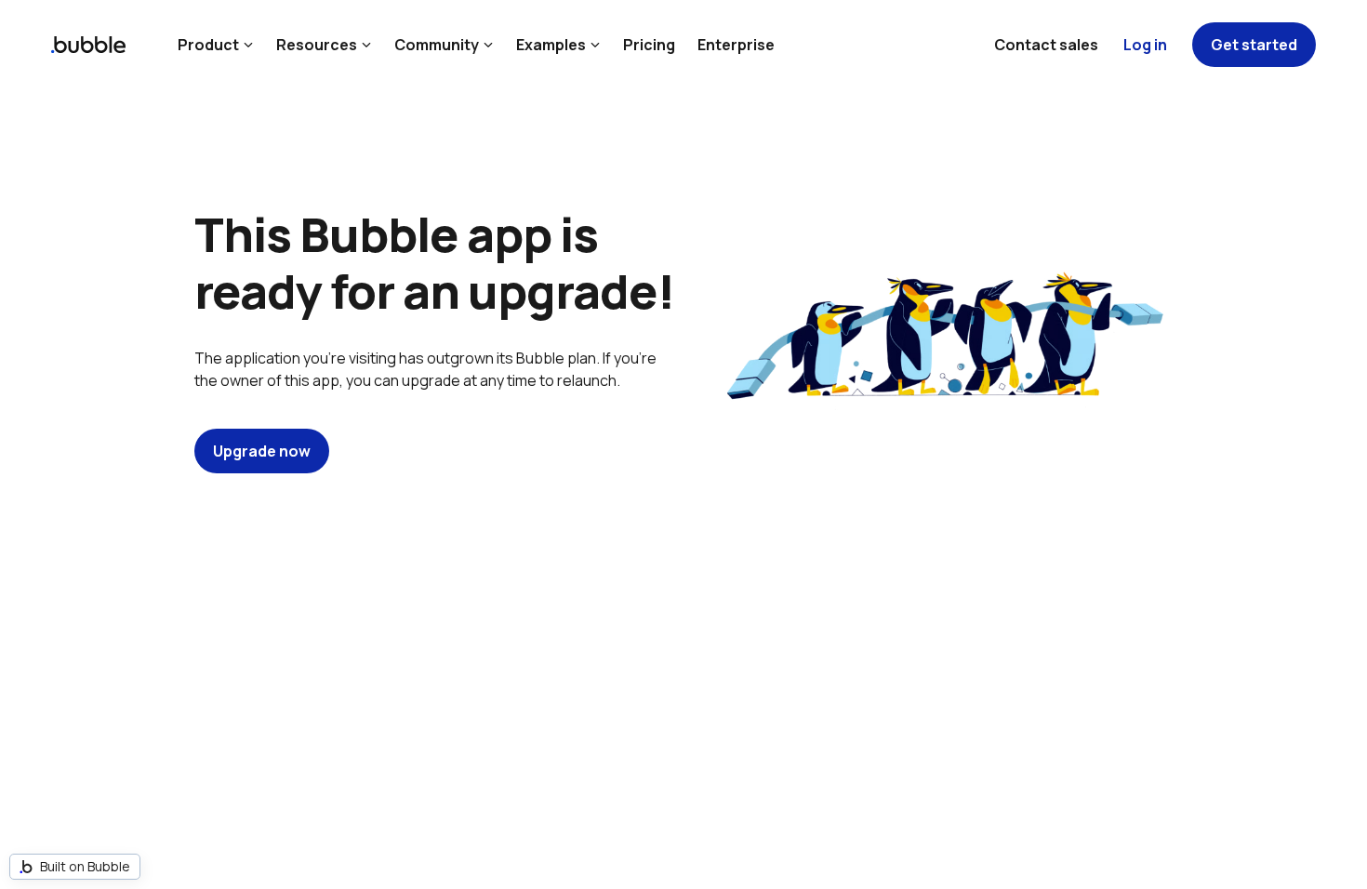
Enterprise (736, 44)
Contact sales (1046, 44)
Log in (1145, 44)
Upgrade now (262, 451)
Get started (1254, 44)
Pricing (649, 44)
